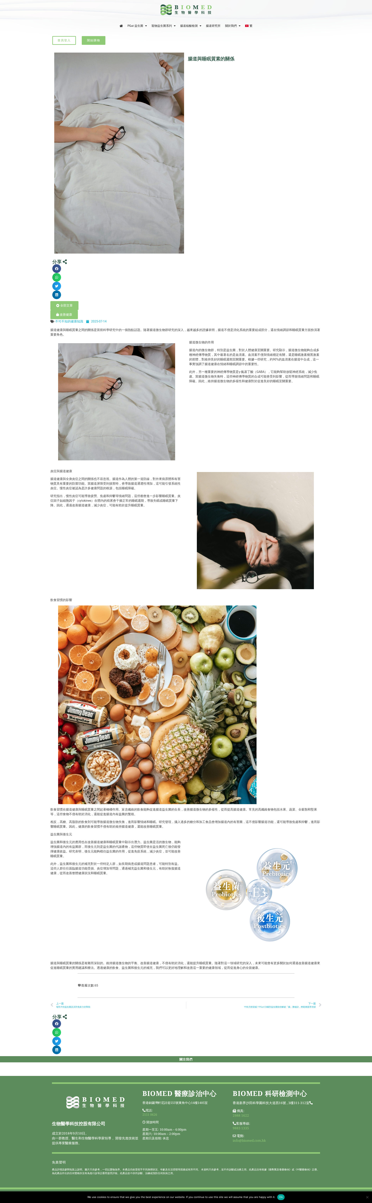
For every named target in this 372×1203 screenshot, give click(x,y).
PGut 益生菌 (135, 26)
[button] (56, 268)
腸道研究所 (213, 26)
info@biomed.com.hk (249, 1140)
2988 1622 (241, 1115)
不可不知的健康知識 (69, 321)
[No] (367, 1197)
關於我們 (231, 26)
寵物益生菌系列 (162, 26)
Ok (281, 1197)
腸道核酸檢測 (189, 26)
